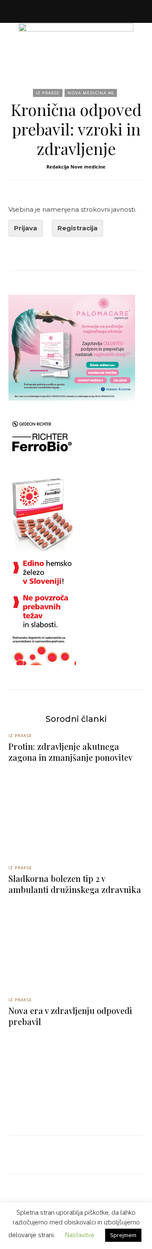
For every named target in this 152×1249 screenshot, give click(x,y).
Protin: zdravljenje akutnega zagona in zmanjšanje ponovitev (70, 752)
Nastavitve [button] (80, 1235)
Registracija (77, 228)
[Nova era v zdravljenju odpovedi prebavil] (76, 1074)
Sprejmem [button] (123, 1235)
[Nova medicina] (76, 42)
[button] (14, 11)
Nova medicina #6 (91, 93)
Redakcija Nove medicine (76, 166)
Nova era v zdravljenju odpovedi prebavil (70, 1016)
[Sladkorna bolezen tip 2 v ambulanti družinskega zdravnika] (76, 942)
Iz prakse (48, 93)
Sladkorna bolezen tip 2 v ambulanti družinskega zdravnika (74, 884)
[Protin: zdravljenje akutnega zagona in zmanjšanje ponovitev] (76, 810)
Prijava (25, 228)
